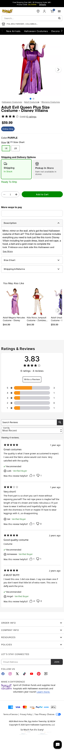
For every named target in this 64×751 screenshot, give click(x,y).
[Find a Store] (38, 11)
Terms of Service (10, 714)
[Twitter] (17, 674)
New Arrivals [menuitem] (13, 31)
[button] (32, 66)
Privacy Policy (26, 714)
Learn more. (43, 691)
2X (15, 148)
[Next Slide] (58, 70)
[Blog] (46, 674)
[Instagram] (10, 674)
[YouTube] (31, 674)
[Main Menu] (59, 11)
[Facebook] (3, 674)
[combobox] (32, 18)
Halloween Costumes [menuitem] (36, 31)
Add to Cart (42, 194)
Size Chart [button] (18, 142)
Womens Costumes (50, 101)
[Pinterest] (38, 674)
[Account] (45, 11)
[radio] (16, 169)
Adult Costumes (31, 101)
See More (8, 251)
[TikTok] (24, 674)
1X (6, 148)
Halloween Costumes (12, 101)
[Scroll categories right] (62, 30)
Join (56, 662)
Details (42, 4)
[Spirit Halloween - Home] (7, 11)
